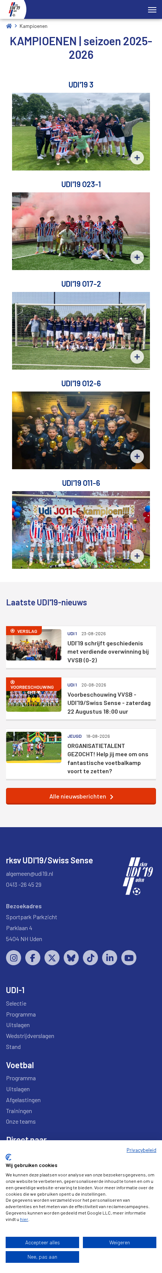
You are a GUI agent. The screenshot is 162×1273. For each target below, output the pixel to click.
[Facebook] (32, 957)
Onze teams (21, 1121)
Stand (13, 1046)
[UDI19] (14, 9)
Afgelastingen (23, 1099)
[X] (52, 957)
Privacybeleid (141, 1150)
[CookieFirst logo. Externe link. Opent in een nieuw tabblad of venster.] (8, 1157)
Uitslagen (18, 1024)
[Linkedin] (109, 957)
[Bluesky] (71, 957)
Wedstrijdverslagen (30, 1035)
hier (24, 1219)
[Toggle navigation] (152, 9)
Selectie (16, 1003)
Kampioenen (33, 26)
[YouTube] (128, 957)
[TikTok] (90, 957)
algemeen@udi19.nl (29, 873)
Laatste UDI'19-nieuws (46, 602)
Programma (21, 1014)
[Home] (9, 26)
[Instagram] (13, 957)
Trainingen (19, 1110)
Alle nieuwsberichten (77, 796)
